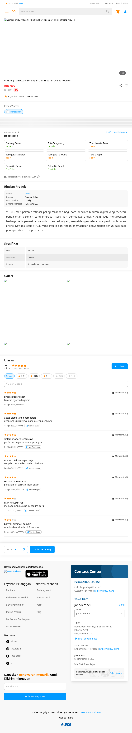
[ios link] (36, 574)
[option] (66, 47)
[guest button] (125, 11)
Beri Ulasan (119, 366)
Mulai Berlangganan (35, 696)
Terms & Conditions (91, 712)
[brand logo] (13, 12)
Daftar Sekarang (42, 549)
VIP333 (28, 193)
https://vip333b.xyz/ (104, 590)
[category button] (6, 11)
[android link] (12, 574)
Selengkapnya (116, 673)
